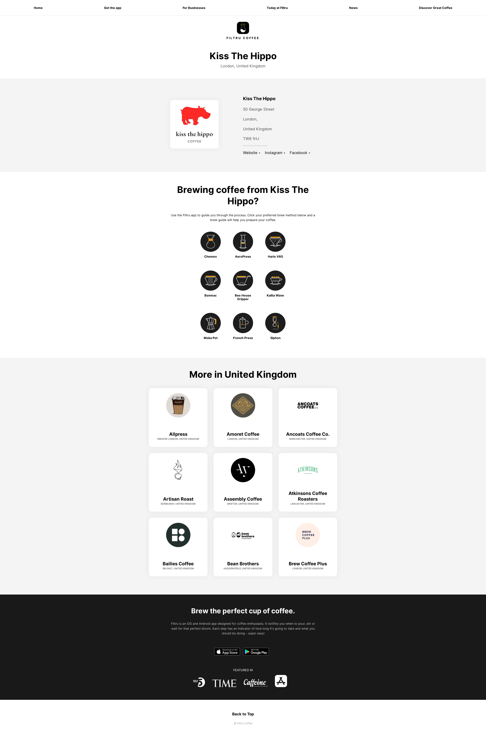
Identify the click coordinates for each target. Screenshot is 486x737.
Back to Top (243, 714)
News (353, 8)
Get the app (112, 8)
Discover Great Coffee (435, 8)
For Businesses (194, 8)
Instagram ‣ (275, 152)
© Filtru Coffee (243, 723)
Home (38, 8)
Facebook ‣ (300, 152)
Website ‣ (252, 152)
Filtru (186, 215)
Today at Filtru (277, 8)
